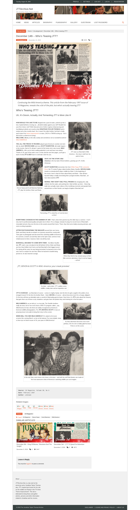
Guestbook (86, 22)
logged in (29, 463)
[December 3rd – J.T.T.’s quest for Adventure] (72, 432)
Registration (119, 1)
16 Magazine (26, 417)
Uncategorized (37, 31)
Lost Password (100, 22)
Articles (36, 22)
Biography (47, 22)
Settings (86, 1)
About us (120, 507)
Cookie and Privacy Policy (105, 507)
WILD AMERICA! (21, 140)
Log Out (97, 1)
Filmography (61, 22)
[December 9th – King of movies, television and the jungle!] (35, 432)
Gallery (74, 22)
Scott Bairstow (46, 417)
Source (19, 414)
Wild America (55, 417)
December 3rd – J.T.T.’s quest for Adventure (69, 444)
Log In (107, 1)
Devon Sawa (35, 417)
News (26, 22)
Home (18, 22)
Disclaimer (89, 507)
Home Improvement (32, 133)
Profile (76, 1)
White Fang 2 (75, 167)
